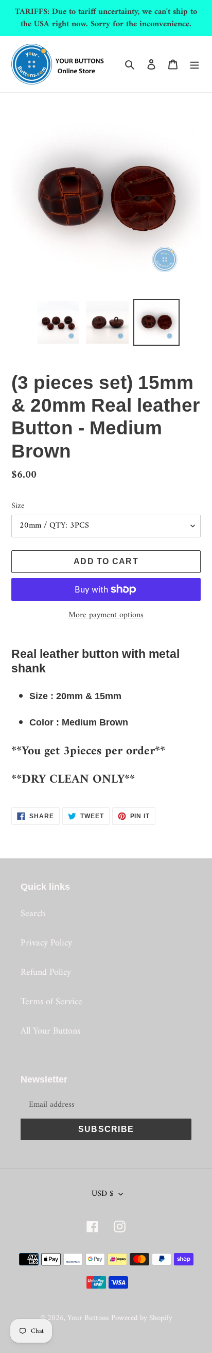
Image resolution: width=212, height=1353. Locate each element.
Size (18, 506)
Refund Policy (46, 972)
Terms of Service (51, 1002)
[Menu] (194, 64)
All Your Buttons (50, 1031)
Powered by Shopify (141, 1318)
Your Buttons (88, 1318)
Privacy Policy (46, 943)
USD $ (103, 1194)
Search (33, 914)
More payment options (106, 615)
